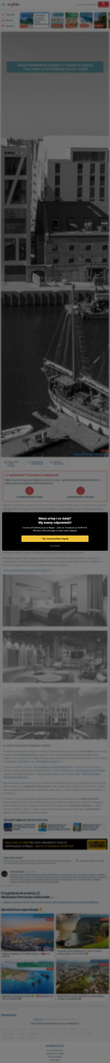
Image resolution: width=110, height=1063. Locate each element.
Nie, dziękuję (55, 546)
